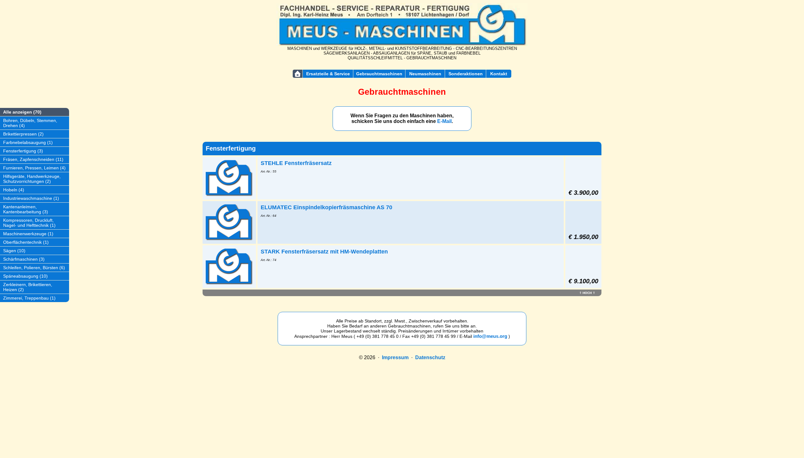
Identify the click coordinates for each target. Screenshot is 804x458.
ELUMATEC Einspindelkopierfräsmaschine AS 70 (326, 207)
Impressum (395, 357)
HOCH (587, 293)
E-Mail (444, 121)
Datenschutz (430, 357)
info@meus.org (490, 336)
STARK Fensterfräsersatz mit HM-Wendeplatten (324, 251)
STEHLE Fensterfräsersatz (296, 163)
